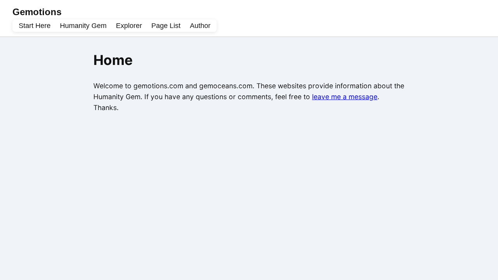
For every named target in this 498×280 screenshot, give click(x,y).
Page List (166, 26)
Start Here (35, 26)
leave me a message (344, 97)
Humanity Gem (83, 26)
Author (200, 26)
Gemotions (36, 12)
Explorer (129, 26)
